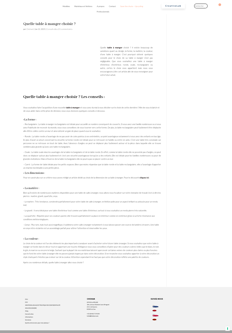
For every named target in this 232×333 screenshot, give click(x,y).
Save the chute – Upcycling (131, 6)
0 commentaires (66, 29)
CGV (26, 302)
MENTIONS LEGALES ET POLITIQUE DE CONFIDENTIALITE (42, 305)
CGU (26, 299)
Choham (29, 29)
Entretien (28, 320)
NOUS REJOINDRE (31, 308)
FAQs (26, 311)
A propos (100, 6)
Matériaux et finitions (83, 6)
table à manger (114, 47)
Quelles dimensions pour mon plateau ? (37, 323)
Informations (29, 317)
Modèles (66, 6)
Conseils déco (52, 29)
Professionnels (103, 11)
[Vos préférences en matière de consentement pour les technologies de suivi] (227, 328)
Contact (112, 6)
